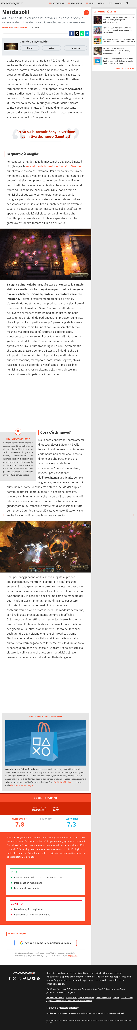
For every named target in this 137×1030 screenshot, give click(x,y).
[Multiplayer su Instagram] (19, 978)
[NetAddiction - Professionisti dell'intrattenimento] (69, 1008)
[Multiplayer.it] (12, 3)
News (29, 48)
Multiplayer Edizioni (115, 1013)
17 (76, 818)
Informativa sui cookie (55, 997)
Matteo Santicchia (21, 27)
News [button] (91, 3)
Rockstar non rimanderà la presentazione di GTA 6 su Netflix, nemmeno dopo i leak (116, 50)
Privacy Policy (71, 997)
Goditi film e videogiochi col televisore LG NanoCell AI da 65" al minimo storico (119, 40)
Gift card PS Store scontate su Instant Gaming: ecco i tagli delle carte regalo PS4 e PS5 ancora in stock (118, 61)
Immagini (75, 48)
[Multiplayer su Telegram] (24, 978)
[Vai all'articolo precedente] (133, 515)
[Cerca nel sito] (127, 3)
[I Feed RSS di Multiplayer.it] (38, 978)
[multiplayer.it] (24, 972)
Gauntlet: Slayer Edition (34, 41)
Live (110, 3)
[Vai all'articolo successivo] (3, 515)
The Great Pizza (99, 1013)
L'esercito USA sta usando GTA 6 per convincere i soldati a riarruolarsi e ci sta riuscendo (117, 30)
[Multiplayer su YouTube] (33, 978)
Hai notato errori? (17, 934)
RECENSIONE (7, 27)
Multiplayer (51, 1013)
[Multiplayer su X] (14, 978)
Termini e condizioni (86, 997)
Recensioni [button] (77, 3)
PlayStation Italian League (21, 785)
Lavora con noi (127, 997)
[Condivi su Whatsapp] (82, 33)
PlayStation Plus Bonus (64, 782)
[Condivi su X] (77, 33)
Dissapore (73, 1013)
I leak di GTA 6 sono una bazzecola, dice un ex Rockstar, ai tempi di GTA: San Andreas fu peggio (118, 19)
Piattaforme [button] (57, 3)
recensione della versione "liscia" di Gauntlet (54, 166)
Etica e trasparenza (103, 997)
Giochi (118, 3)
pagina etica (72, 956)
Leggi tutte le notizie (125, 68)
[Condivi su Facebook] (71, 33)
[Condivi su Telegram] (87, 33)
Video (101, 3)
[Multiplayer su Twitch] (29, 978)
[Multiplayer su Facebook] (9, 978)
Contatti (116, 997)
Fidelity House (85, 1013)
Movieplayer (63, 1013)
